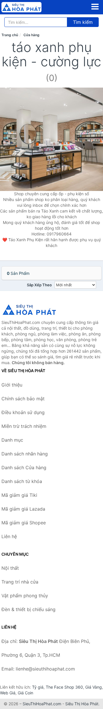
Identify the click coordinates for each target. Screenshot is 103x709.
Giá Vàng (93, 687)
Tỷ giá (37, 687)
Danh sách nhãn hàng (24, 454)
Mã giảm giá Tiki (19, 495)
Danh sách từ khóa (21, 481)
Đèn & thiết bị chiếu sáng (28, 609)
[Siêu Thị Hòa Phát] (30, 309)
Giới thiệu (11, 385)
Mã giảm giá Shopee (23, 523)
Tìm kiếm (83, 22)
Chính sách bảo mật (23, 398)
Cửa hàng (31, 35)
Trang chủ (9, 35)
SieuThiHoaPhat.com (42, 703)
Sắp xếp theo (39, 285)
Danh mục (12, 440)
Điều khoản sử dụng (23, 412)
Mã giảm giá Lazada (23, 509)
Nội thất (10, 568)
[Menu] (95, 6)
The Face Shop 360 (64, 687)
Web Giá (7, 692)
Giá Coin (25, 692)
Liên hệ (9, 536)
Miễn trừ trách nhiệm (23, 426)
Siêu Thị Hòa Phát (81, 703)
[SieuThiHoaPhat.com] (29, 7)
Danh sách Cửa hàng (23, 467)
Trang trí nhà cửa (19, 582)
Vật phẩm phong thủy (24, 595)
